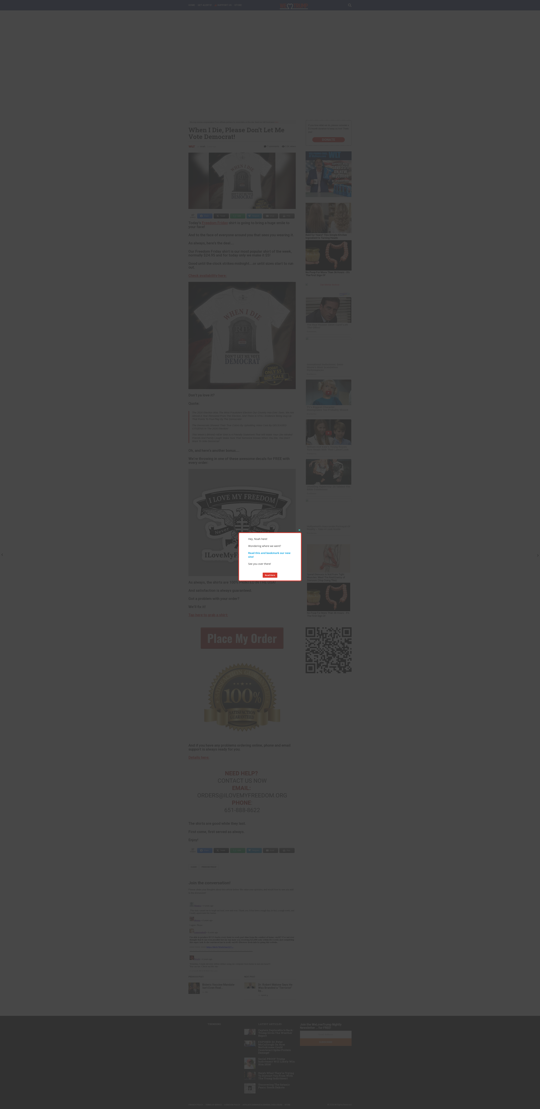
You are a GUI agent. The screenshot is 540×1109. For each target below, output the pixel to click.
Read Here (270, 575)
